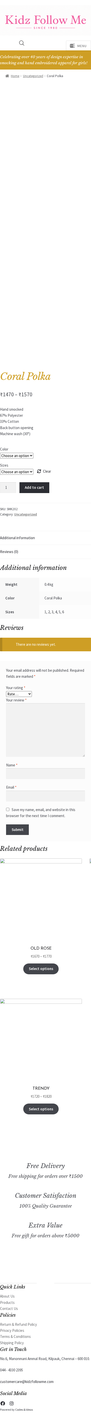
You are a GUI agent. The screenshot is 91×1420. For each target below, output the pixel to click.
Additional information (17, 537)
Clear (47, 471)
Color (4, 449)
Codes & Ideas (24, 1409)
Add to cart (34, 487)
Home (15, 76)
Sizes (4, 465)
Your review (16, 700)
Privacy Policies (12, 1330)
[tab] (45, 538)
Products (7, 1302)
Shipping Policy (12, 1342)
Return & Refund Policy (18, 1324)
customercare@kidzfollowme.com (27, 1381)
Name (11, 765)
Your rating (15, 687)
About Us (7, 1296)
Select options (41, 968)
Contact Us (9, 1308)
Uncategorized (33, 76)
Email (11, 787)
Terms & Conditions (15, 1336)
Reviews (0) (9, 551)
